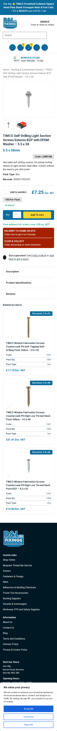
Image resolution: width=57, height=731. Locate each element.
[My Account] (36, 47)
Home (6, 69)
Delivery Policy (10, 644)
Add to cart (37, 215)
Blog (5, 633)
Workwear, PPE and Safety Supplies (21, 609)
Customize (29, 717)
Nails (5, 581)
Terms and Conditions (14, 638)
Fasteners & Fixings (13, 576)
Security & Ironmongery (15, 604)
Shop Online (9, 559)
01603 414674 (38, 255)
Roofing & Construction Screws (27, 69)
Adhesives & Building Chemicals (19, 587)
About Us (7, 622)
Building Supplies (12, 598)
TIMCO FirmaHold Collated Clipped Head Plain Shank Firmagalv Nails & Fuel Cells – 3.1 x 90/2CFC (29, 7)
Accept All (28, 709)
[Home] (10, 23)
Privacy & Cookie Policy (15, 649)
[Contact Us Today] (44, 47)
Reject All (28, 725)
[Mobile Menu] (12, 47)
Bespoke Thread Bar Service (17, 565)
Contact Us (8, 627)
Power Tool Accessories (15, 592)
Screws (7, 570)
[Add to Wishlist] (14, 192)
